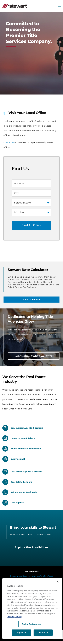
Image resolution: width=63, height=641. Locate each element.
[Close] (57, 581)
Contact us (9, 142)
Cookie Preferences (31, 624)
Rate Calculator (31, 299)
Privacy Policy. (14, 616)
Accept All (43, 632)
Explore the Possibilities (31, 547)
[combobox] (31, 183)
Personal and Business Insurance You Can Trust (31, 576)
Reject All (21, 632)
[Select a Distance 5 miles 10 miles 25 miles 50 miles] (31, 212)
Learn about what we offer (33, 356)
